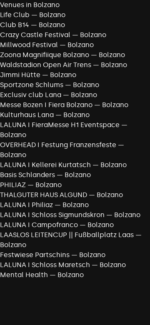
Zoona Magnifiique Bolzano (44, 55)
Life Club (15, 15)
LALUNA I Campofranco (39, 225)
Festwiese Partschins (35, 255)
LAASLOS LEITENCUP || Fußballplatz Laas (67, 235)
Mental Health (24, 275)
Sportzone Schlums (31, 85)
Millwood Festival (29, 45)
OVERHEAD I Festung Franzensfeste (58, 145)
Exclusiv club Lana (30, 95)
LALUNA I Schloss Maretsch (45, 265)
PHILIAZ (13, 185)
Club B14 (14, 25)
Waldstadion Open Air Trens (45, 65)
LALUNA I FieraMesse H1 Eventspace (60, 125)
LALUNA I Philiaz (26, 205)
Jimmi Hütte (20, 75)
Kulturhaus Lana (27, 115)
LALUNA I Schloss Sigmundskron (52, 215)
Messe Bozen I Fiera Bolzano (46, 105)
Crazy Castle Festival (35, 35)
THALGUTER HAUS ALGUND (43, 195)
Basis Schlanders (27, 175)
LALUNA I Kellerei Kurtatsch (45, 165)
